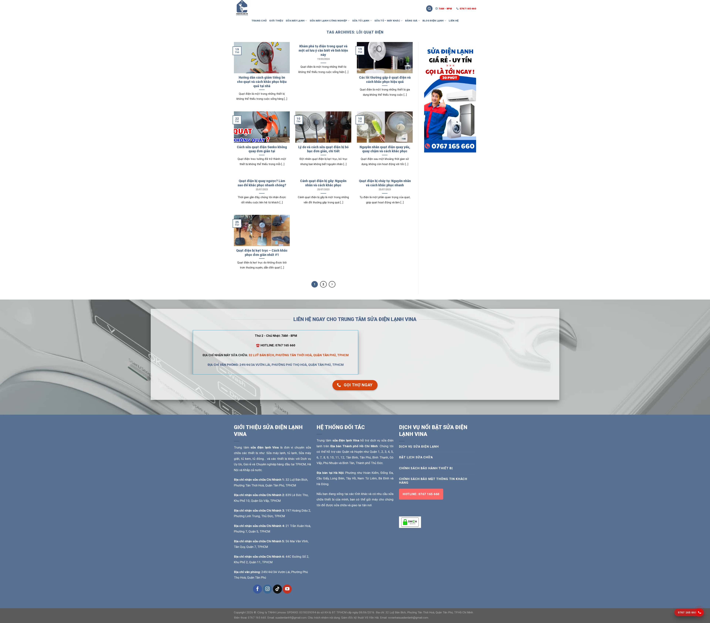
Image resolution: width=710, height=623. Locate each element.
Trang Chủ (259, 20)
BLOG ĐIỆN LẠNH (433, 20)
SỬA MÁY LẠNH (295, 20)
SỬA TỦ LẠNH (360, 20)
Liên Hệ (454, 20)
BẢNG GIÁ (411, 20)
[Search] (429, 8)
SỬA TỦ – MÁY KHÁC (387, 20)
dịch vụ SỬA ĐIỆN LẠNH (419, 446)
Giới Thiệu (276, 20)
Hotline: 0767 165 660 (421, 494)
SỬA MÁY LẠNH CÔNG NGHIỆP (328, 20)
